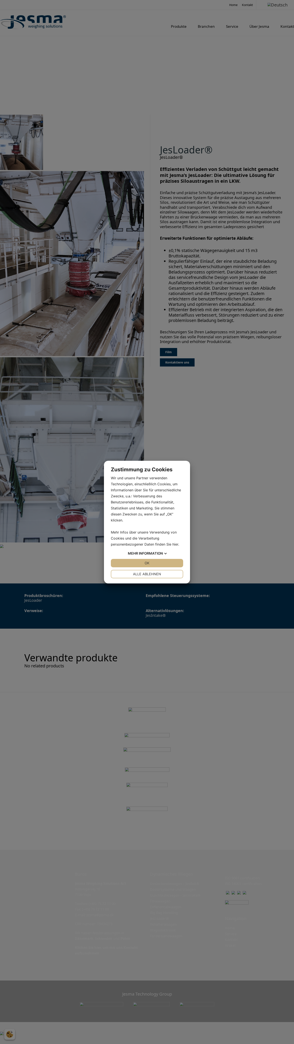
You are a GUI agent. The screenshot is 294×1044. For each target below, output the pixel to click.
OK (147, 563)
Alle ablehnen (147, 574)
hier (175, 544)
